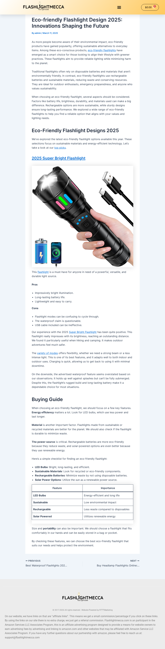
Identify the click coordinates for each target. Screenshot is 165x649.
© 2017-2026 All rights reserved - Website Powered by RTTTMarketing (83, 610)
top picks (60, 147)
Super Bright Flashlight (83, 332)
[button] (119, 7)
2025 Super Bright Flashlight (58, 158)
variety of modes (47, 353)
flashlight (43, 272)
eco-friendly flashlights (102, 50)
